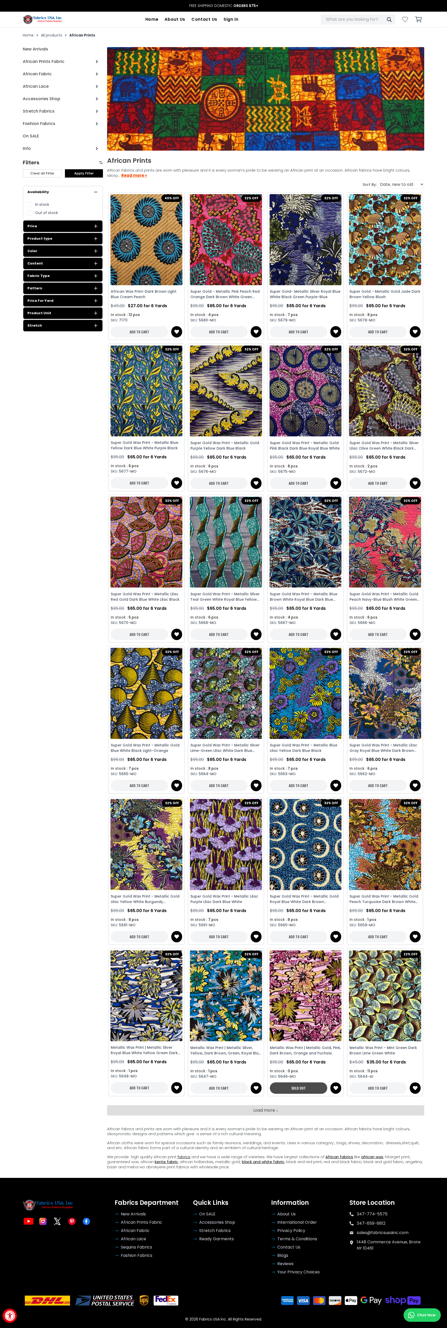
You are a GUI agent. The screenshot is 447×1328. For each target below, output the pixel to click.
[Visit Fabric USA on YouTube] (28, 1221)
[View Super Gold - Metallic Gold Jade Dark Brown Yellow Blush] (385, 240)
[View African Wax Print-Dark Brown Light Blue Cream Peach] (146, 240)
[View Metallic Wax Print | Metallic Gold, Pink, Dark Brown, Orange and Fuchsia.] (305, 996)
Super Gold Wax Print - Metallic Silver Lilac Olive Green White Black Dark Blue (384, 445)
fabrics (183, 1157)
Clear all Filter (42, 173)
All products (51, 35)
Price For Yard (40, 300)
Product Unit (39, 313)
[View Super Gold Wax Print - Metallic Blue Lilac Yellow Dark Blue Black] (305, 693)
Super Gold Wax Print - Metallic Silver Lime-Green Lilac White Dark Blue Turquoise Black (225, 748)
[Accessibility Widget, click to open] (10, 1316)
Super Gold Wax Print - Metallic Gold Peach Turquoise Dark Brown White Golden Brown (383, 899)
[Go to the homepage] (43, 19)
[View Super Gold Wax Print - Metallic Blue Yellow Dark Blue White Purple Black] (146, 391)
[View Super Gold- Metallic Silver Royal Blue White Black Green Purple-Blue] (305, 240)
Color (32, 250)
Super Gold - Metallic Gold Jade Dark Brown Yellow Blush (384, 294)
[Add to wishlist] (176, 331)
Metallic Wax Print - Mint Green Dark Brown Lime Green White (383, 1050)
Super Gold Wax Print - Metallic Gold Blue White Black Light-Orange (145, 748)
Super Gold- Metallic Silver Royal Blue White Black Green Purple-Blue (305, 294)
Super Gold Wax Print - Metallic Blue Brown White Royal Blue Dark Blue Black (303, 596)
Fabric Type (38, 275)
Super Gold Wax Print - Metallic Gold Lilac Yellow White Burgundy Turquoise (145, 899)
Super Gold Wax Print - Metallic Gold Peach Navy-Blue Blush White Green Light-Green (383, 596)
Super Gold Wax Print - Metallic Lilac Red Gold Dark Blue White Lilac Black (145, 596)
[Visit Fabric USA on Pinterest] (72, 1221)
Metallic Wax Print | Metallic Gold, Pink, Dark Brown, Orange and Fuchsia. (305, 1050)
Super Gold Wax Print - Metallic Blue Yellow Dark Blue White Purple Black (144, 445)
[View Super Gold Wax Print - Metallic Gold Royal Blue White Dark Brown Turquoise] (305, 844)
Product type (39, 238)
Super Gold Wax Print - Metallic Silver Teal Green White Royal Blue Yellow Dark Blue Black (225, 596)
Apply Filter (84, 173)
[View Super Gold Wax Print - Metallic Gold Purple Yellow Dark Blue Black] (226, 391)
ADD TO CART (139, 331)
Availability (38, 191)
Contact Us (204, 19)
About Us (175, 19)
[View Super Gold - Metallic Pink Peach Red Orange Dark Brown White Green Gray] (226, 240)
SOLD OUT (298, 1088)
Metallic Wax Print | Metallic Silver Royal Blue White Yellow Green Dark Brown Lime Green (144, 1050)
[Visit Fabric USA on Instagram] (43, 1221)
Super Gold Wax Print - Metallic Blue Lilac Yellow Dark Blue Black (303, 748)
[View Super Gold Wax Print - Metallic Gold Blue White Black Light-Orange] (146, 693)
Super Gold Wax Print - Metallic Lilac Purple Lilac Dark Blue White (224, 899)
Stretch (34, 325)
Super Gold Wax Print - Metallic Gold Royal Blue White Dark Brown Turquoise (304, 899)
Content (35, 263)
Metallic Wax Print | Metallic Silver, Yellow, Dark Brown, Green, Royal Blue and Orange (225, 1050)
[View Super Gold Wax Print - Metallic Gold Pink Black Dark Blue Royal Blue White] (305, 391)
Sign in (231, 19)
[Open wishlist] (405, 19)
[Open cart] (418, 19)
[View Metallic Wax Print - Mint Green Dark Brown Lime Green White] (385, 996)
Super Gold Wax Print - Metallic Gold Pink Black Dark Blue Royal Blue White (305, 445)
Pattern (34, 288)
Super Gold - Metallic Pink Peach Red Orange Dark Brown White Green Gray (225, 294)
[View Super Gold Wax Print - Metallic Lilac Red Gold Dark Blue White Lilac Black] (146, 542)
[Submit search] (389, 19)
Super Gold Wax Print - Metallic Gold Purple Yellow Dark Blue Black (224, 445)
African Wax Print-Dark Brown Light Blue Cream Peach (143, 294)
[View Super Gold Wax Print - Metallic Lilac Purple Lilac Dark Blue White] (226, 844)
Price (32, 226)
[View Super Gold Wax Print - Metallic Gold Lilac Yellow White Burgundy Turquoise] (146, 844)
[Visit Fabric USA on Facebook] (86, 1221)
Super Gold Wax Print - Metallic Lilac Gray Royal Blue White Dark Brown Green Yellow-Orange (383, 748)
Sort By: (370, 184)
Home (152, 19)
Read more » (134, 175)
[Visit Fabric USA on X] (57, 1221)
